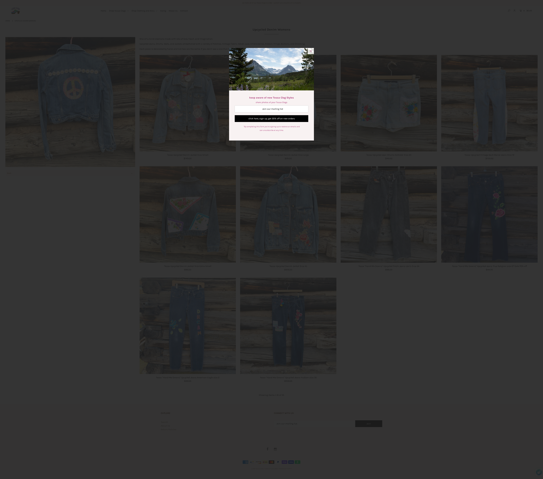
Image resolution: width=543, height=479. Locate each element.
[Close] (311, 51)
